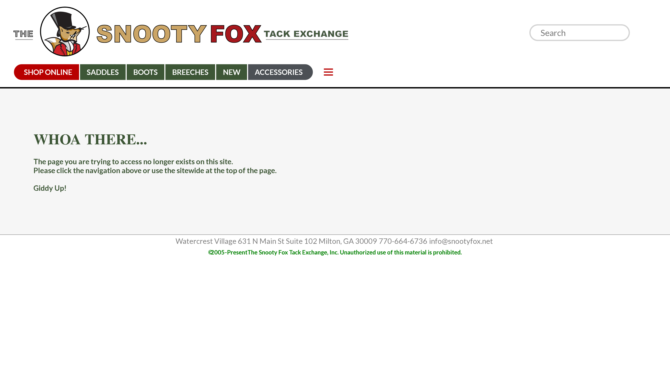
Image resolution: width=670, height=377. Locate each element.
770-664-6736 (403, 240)
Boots (145, 72)
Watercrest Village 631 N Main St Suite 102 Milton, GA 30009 (276, 240)
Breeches (190, 72)
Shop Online (48, 72)
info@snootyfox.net (461, 240)
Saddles (103, 72)
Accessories (279, 72)
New (231, 72)
